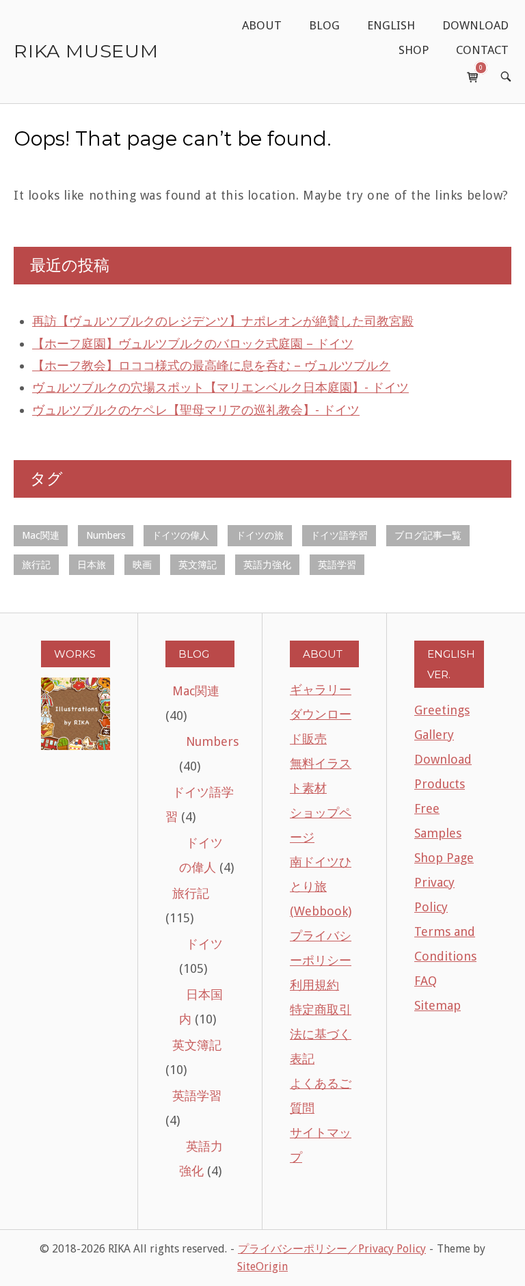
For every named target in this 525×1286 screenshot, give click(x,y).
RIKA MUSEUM (86, 51)
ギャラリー (320, 689)
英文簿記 (197, 564)
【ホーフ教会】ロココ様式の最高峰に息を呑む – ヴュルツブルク (211, 365)
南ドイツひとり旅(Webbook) (320, 886)
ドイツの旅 (260, 535)
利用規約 (314, 985)
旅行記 (36, 564)
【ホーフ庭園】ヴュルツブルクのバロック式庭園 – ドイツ (192, 343)
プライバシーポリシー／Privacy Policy (332, 1248)
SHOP (414, 50)
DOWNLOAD (475, 25)
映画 (142, 564)
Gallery (434, 734)
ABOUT (262, 25)
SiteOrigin (262, 1266)
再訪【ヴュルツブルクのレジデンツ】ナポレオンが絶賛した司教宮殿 (223, 321)
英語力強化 (267, 564)
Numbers (105, 535)
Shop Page (444, 857)
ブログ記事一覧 (427, 535)
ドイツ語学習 (339, 535)
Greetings (442, 710)
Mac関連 (40, 535)
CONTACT (482, 50)
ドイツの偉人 (180, 535)
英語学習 (337, 564)
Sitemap (437, 1005)
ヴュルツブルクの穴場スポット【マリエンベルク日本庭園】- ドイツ (220, 387)
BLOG (324, 25)
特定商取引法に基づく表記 (320, 1034)
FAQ (425, 981)
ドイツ (204, 944)
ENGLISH (391, 25)
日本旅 (91, 564)
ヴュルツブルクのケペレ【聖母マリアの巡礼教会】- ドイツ (196, 410)
